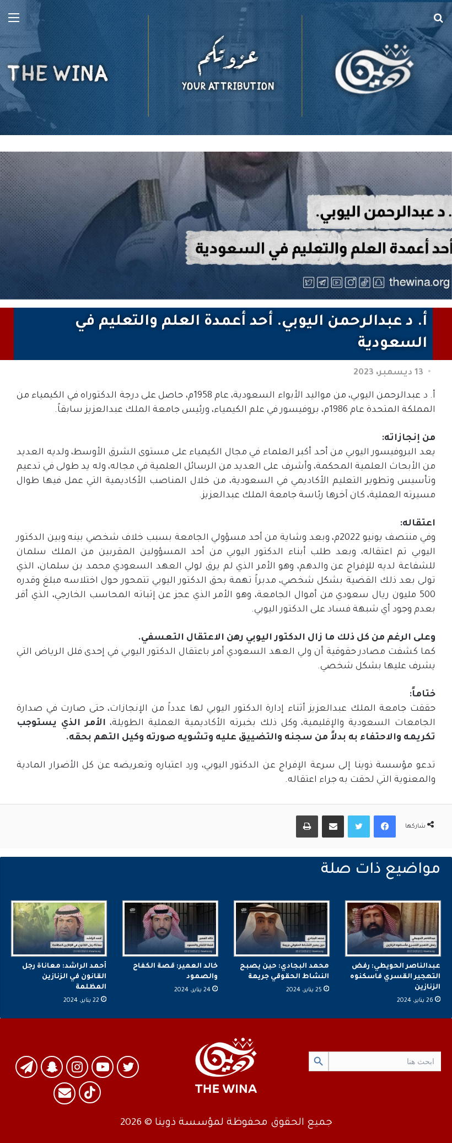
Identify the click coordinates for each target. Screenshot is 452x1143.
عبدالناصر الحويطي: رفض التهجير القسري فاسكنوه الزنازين (395, 977)
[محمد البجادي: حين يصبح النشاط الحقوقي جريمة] (281, 928)
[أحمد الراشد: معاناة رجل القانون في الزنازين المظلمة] (59, 928)
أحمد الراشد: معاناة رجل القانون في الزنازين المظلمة (64, 977)
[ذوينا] (226, 67)
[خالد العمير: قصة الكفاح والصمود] (170, 928)
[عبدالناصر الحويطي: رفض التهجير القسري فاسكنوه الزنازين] (393, 928)
